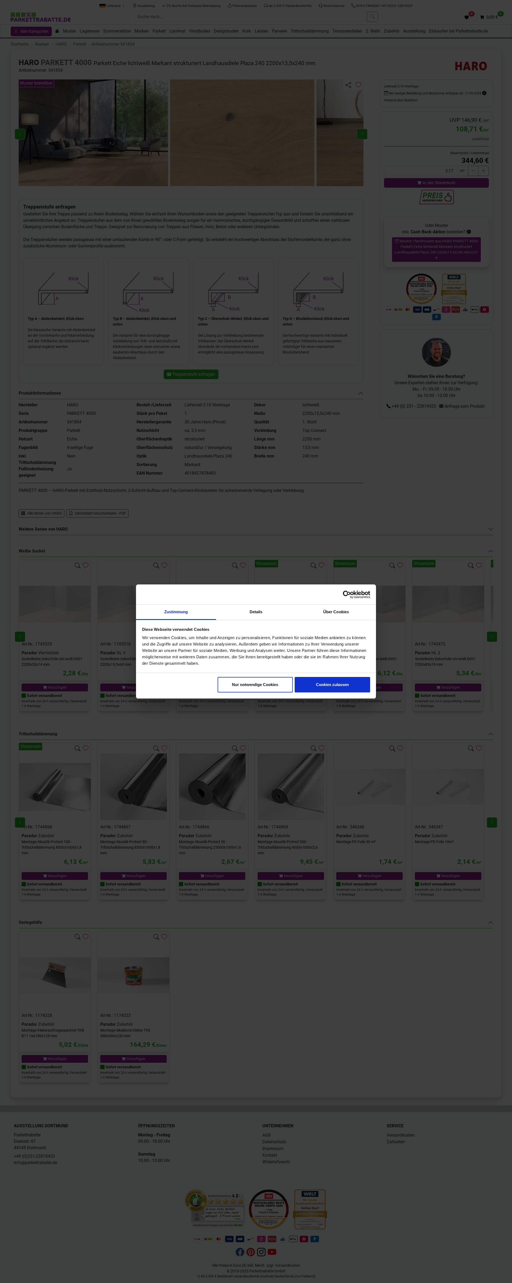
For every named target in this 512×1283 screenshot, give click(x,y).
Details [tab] (256, 612)
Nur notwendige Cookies (255, 684)
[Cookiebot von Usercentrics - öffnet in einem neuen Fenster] (346, 595)
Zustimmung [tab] (176, 612)
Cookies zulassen (332, 684)
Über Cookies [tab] (336, 612)
